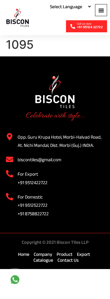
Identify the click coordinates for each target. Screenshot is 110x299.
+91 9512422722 (33, 182)
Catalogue (43, 260)
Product (64, 254)
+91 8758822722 (33, 213)
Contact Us (68, 260)
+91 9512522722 (33, 205)
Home (23, 254)
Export (83, 254)
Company (43, 254)
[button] (101, 10)
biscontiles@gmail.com (39, 159)
